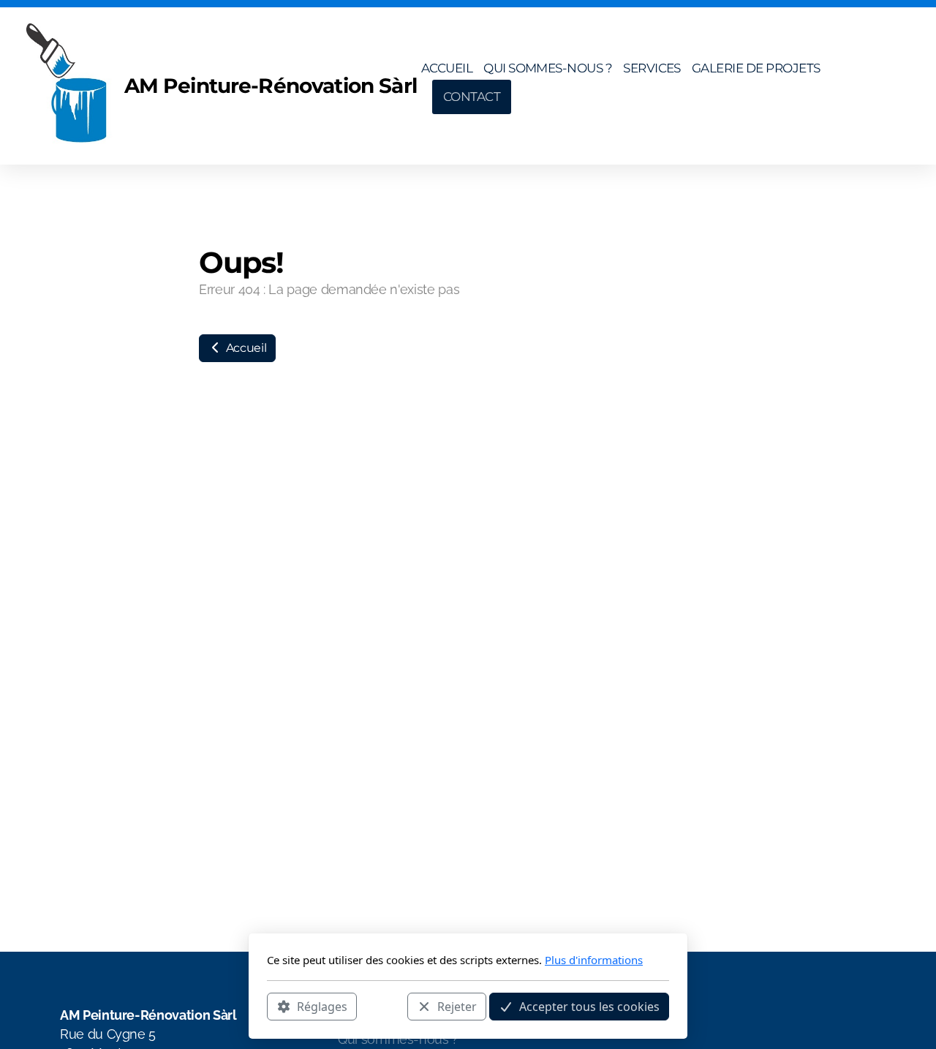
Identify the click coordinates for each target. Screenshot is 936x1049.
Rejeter (457, 1006)
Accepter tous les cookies (589, 1006)
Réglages (322, 1006)
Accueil (244, 348)
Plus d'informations (594, 959)
